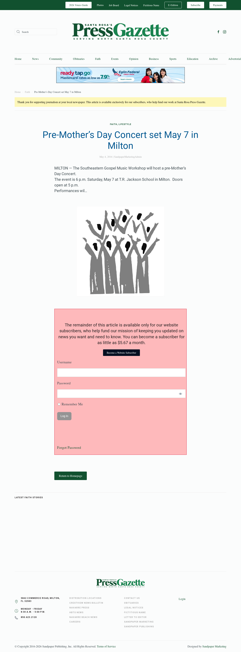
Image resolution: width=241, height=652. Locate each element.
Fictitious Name (151, 5)
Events (115, 59)
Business (154, 59)
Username (64, 362)
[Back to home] (120, 32)
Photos (100, 5)
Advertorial (234, 59)
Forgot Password (69, 447)
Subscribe (195, 5)
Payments (218, 5)
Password (64, 383)
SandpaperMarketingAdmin (128, 156)
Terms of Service (106, 646)
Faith (98, 59)
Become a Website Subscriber (121, 352)
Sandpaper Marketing (214, 646)
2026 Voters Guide (78, 5)
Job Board (114, 5)
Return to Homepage (70, 476)
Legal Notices (131, 5)
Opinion (133, 59)
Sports (172, 59)
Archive (213, 59)
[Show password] (181, 393)
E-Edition (173, 5)
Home (18, 59)
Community (55, 59)
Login (182, 599)
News (35, 59)
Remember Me (72, 404)
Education (192, 59)
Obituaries (79, 59)
